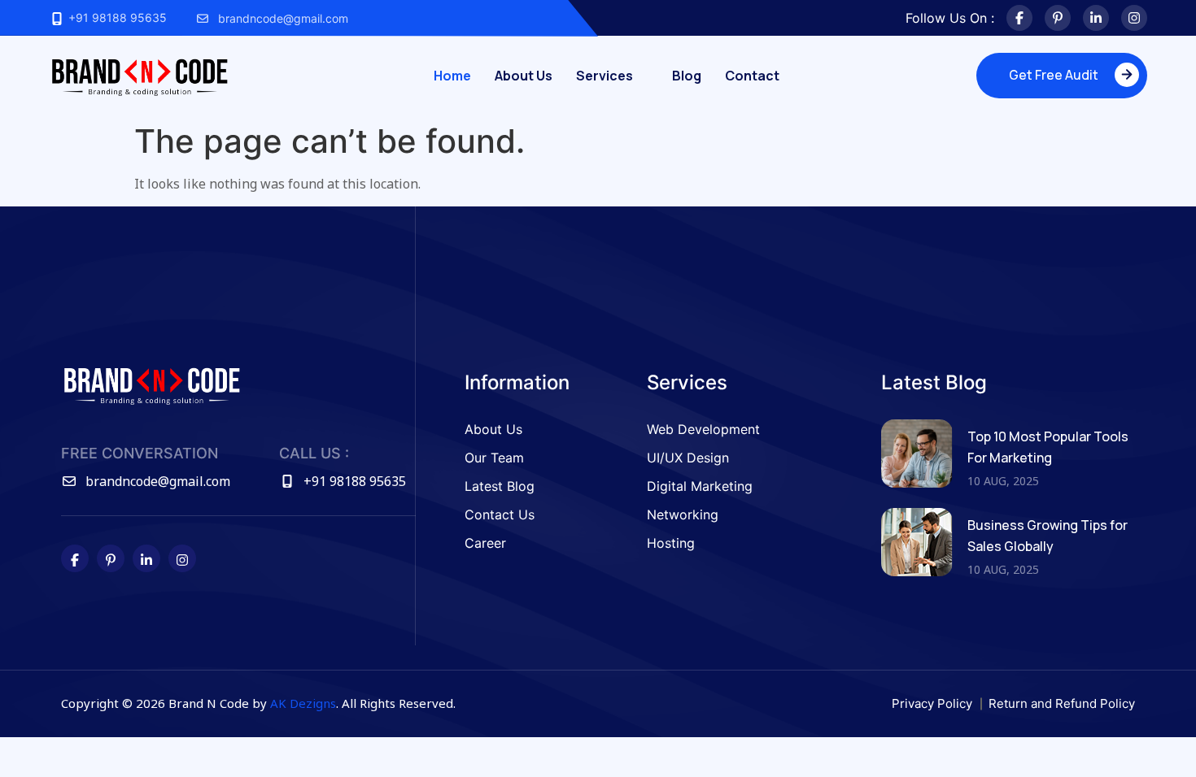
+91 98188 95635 (116, 17)
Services (604, 76)
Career (485, 543)
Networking (682, 514)
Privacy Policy (932, 703)
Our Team (494, 457)
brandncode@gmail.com (283, 18)
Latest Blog (500, 486)
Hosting (671, 543)
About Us (523, 76)
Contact (752, 76)
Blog (686, 76)
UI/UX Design (688, 457)
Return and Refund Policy (1062, 703)
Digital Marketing (700, 486)
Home (452, 76)
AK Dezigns (303, 703)
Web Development (703, 429)
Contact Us (500, 514)
